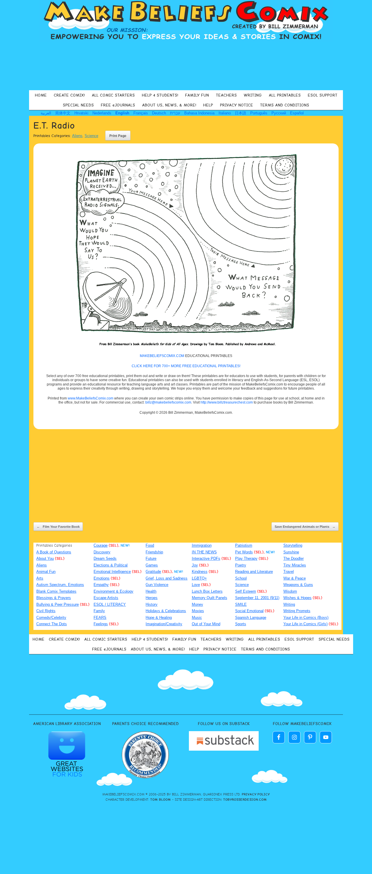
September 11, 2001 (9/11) (257, 598)
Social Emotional (249, 611)
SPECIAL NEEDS (78, 105)
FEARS (100, 617)
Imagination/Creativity (164, 624)
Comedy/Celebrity (51, 617)
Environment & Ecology (113, 591)
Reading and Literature (254, 571)
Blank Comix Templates (56, 591)
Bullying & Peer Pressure (57, 604)
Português (258, 113)
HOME (41, 95)
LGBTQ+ (199, 578)
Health (151, 591)
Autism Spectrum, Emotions (60, 584)
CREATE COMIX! (69, 95)
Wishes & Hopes (297, 598)
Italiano (225, 113)
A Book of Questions (53, 552)
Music (197, 617)
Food (150, 545)
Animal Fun (46, 571)
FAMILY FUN (197, 95)
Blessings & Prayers (53, 598)
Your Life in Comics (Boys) (305, 617)
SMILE (241, 604)
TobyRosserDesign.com (245, 799)
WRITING (253, 95)
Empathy (101, 584)
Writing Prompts (296, 611)
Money (197, 604)
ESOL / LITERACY (110, 604)
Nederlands (101, 113)
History (152, 604)
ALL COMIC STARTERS (113, 95)
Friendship (154, 552)
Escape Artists (106, 598)
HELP (208, 105)
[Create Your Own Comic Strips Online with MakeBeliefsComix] (186, 21)
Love (196, 584)
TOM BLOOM (160, 799)
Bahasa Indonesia (199, 113)
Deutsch (159, 113)
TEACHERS (226, 95)
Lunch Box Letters (207, 591)
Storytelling (292, 545)
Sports (240, 624)
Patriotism (243, 545)
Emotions (102, 578)
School (241, 578)
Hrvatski (81, 113)
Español (297, 113)
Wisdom (290, 591)
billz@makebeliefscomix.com (168, 402)
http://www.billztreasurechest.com (227, 402)
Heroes (152, 598)
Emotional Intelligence (112, 571)
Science (91, 136)
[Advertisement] (186, 65)
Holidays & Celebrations (166, 611)
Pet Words (244, 552)
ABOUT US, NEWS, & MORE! (169, 105)
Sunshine (291, 552)
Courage (101, 545)
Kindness (200, 571)
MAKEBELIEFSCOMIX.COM (162, 356)
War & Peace (294, 578)
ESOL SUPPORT (322, 95)
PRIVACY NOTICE (236, 105)
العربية (46, 113)
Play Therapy (246, 558)
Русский (278, 113)
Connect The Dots (51, 624)
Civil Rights (46, 611)
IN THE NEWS (204, 552)
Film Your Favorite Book (58, 526)
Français (140, 113)
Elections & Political (111, 565)
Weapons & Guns (298, 584)
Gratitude (153, 571)
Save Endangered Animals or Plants (305, 526)
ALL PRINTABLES (285, 95)
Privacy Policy (256, 794)
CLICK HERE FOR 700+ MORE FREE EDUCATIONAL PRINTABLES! (186, 366)
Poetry (240, 565)
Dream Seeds (105, 558)
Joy (195, 565)
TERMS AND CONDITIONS (284, 105)
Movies (198, 611)
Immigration (202, 545)
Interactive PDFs (206, 558)
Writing (289, 604)
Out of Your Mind (206, 624)
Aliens (77, 136)
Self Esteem (245, 591)
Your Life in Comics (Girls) (305, 624)
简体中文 (62, 113)
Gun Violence (157, 584)
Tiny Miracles (294, 565)
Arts (39, 578)
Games (152, 565)
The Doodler (293, 558)
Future (151, 558)
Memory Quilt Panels (209, 598)
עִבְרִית (175, 113)
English (122, 113)
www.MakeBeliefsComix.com (90, 398)
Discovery (102, 552)
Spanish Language (250, 617)
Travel (288, 571)
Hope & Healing (159, 617)
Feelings (101, 624)
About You (45, 558)
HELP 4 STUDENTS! (160, 95)
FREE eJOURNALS (118, 105)
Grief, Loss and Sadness (166, 578)
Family (99, 611)
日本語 (240, 113)
